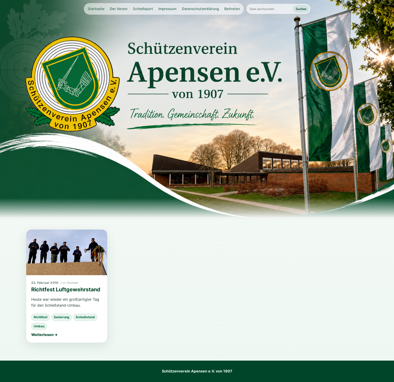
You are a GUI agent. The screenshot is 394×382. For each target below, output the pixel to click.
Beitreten (232, 9)
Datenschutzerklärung (200, 9)
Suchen (301, 9)
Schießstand (85, 317)
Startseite (96, 9)
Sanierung (61, 317)
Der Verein (118, 9)
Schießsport (143, 9)
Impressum (167, 9)
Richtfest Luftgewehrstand (65, 289)
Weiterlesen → (44, 334)
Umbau (39, 326)
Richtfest (40, 317)
